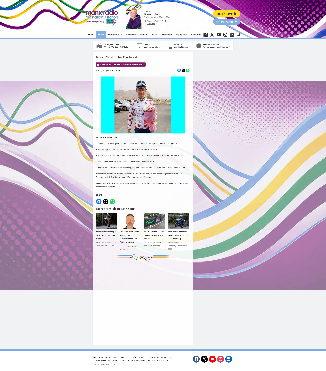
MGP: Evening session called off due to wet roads (154, 235)
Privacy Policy (160, 357)
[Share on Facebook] (179, 70)
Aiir (113, 364)
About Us (196, 34)
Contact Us (141, 357)
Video (143, 34)
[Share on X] (183, 70)
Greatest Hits (151, 14)
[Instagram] (225, 35)
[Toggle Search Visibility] (238, 34)
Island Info (181, 34)
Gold (163, 21)
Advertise (166, 34)
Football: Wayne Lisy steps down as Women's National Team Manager (130, 236)
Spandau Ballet (153, 21)
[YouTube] (219, 35)
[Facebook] (205, 35)
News (101, 34)
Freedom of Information (136, 360)
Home (91, 34)
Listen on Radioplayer (152, 47)
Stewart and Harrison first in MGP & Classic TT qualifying (178, 235)
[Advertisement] (143, 301)
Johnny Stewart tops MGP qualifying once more (106, 235)
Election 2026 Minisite (105, 357)
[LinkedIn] (232, 35)
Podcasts (131, 34)
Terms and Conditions (105, 360)
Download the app (181, 47)
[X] (212, 35)
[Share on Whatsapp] (187, 70)
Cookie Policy (162, 360)
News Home (105, 64)
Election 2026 (115, 34)
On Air (154, 34)
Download (151, 24)
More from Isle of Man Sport (130, 64)
